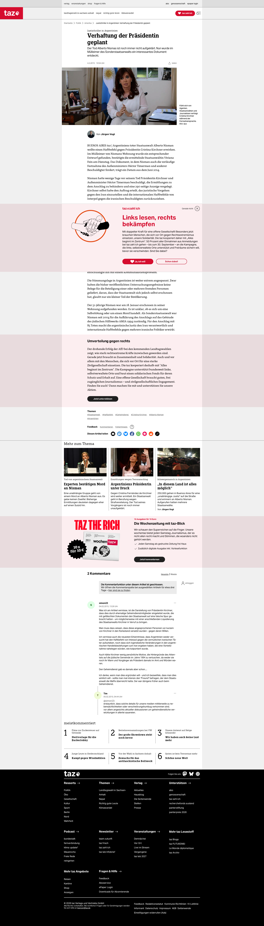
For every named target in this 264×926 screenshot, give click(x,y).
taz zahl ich (174, 799)
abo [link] (167, 3)
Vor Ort (138, 843)
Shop (66, 888)
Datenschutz (152, 908)
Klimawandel (105, 807)
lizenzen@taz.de (83, 908)
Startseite (68, 23)
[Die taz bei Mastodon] (185, 775)
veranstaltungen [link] (78, 3)
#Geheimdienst (122, 414)
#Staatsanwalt (93, 414)
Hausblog (139, 794)
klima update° (71, 847)
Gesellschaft (70, 799)
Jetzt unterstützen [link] (102, 398)
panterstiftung (176, 807)
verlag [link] (66, 3)
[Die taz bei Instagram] (198, 775)
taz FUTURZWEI (177, 843)
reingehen (69, 860)
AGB (174, 908)
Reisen (67, 879)
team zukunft (105, 838)
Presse (137, 807)
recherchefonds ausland (181, 803)
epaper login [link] (192, 3)
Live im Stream (141, 847)
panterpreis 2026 (178, 812)
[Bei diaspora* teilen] (144, 434)
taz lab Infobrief (107, 852)
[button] (198, 13)
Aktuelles (139, 790)
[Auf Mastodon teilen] (119, 434)
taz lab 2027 (140, 856)
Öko (66, 794)
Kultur (67, 803)
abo (171, 790)
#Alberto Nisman (156, 414)
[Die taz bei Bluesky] (191, 775)
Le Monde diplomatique (181, 848)
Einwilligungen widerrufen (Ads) (150, 912)
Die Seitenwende (142, 799)
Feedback (104, 878)
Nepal (102, 799)
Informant (139, 908)
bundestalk (69, 838)
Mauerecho (70, 852)
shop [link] (90, 3)
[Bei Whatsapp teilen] (138, 434)
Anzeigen (68, 892)
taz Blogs (174, 839)
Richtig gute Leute (108, 803)
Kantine (68, 883)
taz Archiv (174, 852)
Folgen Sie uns (174, 774)
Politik (78, 23)
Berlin (67, 812)
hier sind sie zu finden (119, 590)
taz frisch (103, 843)
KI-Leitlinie (193, 903)
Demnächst (140, 838)
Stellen (137, 803)
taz (72, 774)
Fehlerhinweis (121, 427)
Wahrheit (68, 821)
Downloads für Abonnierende (114, 891)
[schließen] (197, 208)
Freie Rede (69, 856)
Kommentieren (106, 427)
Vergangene (140, 852)
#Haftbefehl (107, 414)
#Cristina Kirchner (139, 414)
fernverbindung (72, 843)
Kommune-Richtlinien (175, 903)
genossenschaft (177, 794)
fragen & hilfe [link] (100, 3)
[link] (79, 13)
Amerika (88, 23)
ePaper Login (106, 887)
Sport (67, 807)
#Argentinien (92, 418)
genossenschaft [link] (178, 3)
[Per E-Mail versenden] (113, 434)
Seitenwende (184, 908)
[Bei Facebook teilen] (132, 434)
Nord (66, 816)
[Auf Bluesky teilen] (125, 434)
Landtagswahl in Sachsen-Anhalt (112, 792)
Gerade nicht (187, 208)
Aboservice (105, 882)
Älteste (173, 574)
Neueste (164, 574)
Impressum (165, 908)
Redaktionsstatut (154, 903)
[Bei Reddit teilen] (151, 434)
